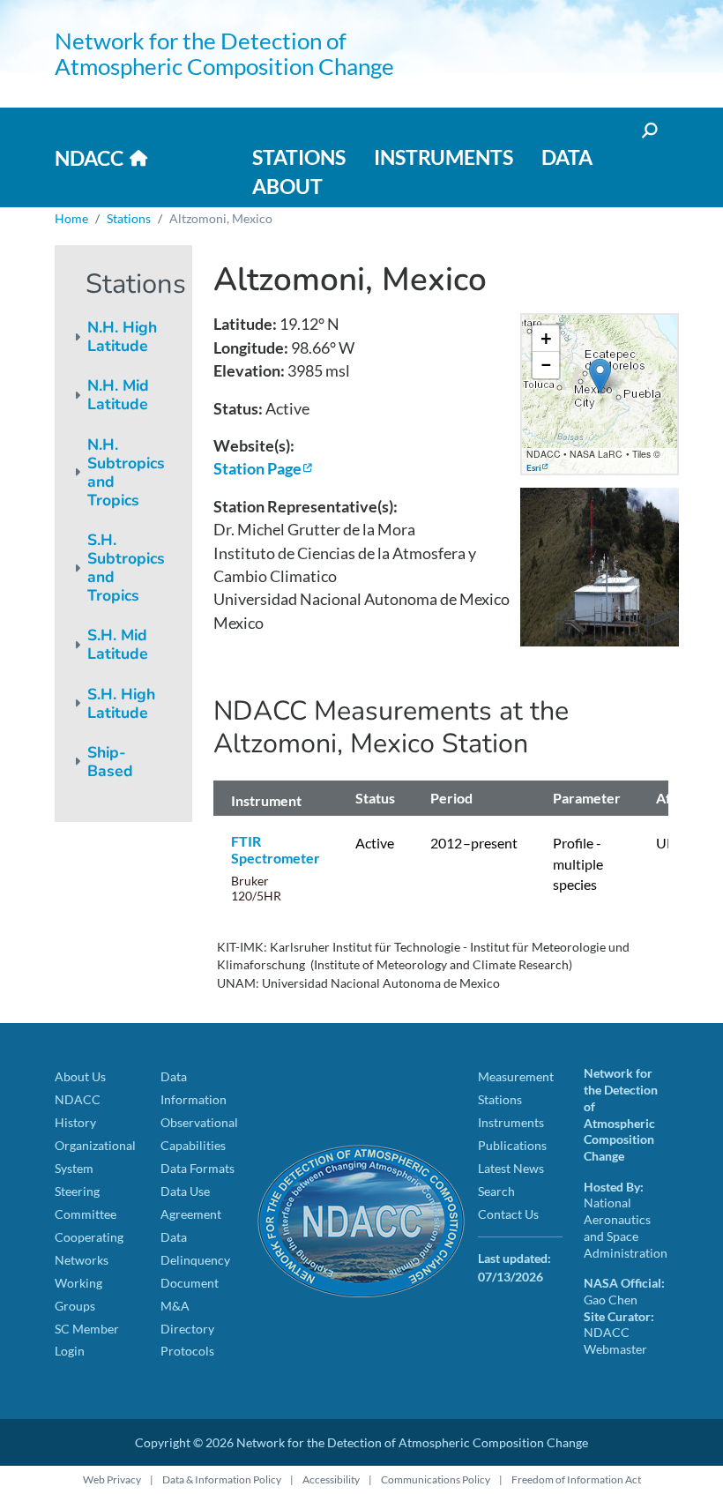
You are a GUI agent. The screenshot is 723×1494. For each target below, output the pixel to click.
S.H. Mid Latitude (117, 644)
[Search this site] (648, 130)
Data (567, 157)
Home (71, 218)
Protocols (187, 1350)
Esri (533, 467)
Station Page (257, 468)
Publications (512, 1145)
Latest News (511, 1168)
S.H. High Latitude (121, 703)
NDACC (89, 158)
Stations (299, 157)
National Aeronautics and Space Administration (625, 1227)
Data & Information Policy (221, 1479)
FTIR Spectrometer (275, 849)
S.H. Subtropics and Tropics (126, 567)
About (287, 186)
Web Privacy (112, 1479)
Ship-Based (110, 761)
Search (496, 1191)
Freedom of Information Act (576, 1479)
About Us (80, 1076)
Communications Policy (435, 1479)
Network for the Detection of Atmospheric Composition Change (224, 53)
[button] (600, 376)
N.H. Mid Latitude (118, 395)
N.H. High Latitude (122, 336)
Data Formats (197, 1168)
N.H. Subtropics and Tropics (126, 472)
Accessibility (331, 1479)
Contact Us (508, 1213)
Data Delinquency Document (195, 1259)
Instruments (443, 157)
